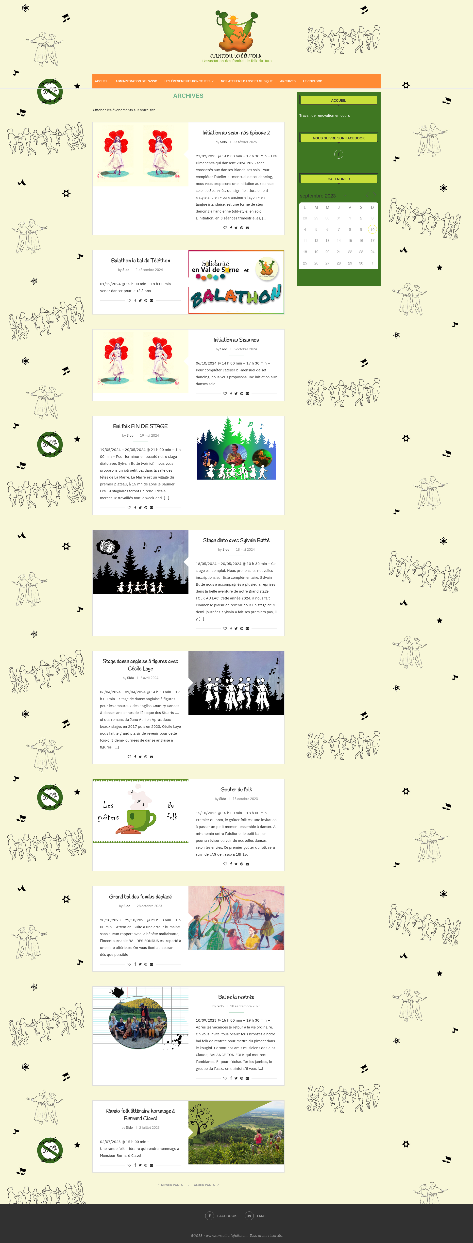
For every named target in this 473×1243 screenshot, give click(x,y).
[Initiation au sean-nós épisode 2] (140, 154)
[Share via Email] (247, 228)
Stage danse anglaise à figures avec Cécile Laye (140, 665)
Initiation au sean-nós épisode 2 (236, 133)
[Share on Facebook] (231, 228)
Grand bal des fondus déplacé (140, 897)
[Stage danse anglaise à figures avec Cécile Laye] (236, 683)
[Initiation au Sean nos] (140, 361)
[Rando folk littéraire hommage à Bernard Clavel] (236, 1132)
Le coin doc (312, 81)
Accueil (101, 81)
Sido (223, 142)
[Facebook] (338, 154)
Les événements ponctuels (187, 81)
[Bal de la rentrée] (140, 1018)
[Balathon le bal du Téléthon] (236, 282)
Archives (288, 81)
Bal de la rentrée (236, 997)
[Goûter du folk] (140, 811)
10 (372, 229)
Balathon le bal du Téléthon (140, 261)
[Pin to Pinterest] (241, 228)
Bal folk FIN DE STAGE (140, 426)
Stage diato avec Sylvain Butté (236, 540)
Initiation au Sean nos (236, 340)
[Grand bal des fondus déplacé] (236, 918)
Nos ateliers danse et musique (247, 81)
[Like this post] (225, 228)
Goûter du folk (236, 790)
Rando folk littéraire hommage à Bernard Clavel (140, 1115)
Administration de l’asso (136, 81)
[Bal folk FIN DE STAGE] (236, 448)
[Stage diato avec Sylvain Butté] (140, 562)
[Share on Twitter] (236, 228)
